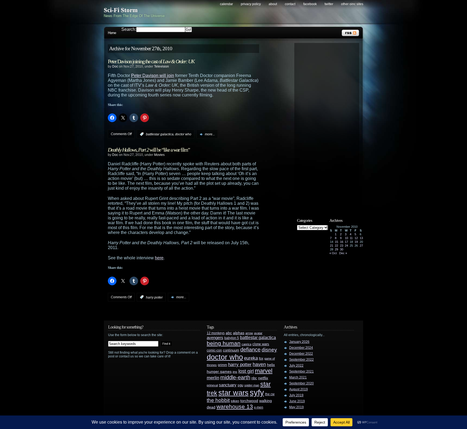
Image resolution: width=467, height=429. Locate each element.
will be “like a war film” (149, 150)
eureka (251, 358)
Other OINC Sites (352, 4)
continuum (231, 350)
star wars (233, 393)
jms (235, 371)
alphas (238, 333)
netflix (263, 378)
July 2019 (296, 395)
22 (336, 245)
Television (161, 66)
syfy (257, 392)
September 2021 (301, 371)
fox (261, 358)
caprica (246, 344)
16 (341, 241)
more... (210, 134)
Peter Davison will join (152, 75)
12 (356, 238)
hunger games (219, 371)
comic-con (214, 350)
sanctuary (227, 385)
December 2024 (301, 348)
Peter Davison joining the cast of (151, 61)
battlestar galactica (160, 134)
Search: (128, 29)
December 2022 (301, 354)
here (159, 258)
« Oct (333, 253)
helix (271, 365)
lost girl (246, 371)
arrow (249, 333)
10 (346, 238)
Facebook (310, 4)
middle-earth (235, 377)
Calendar (226, 4)
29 (336, 249)
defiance (250, 350)
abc (229, 333)
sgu (240, 385)
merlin (213, 377)
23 (341, 245)
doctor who (183, 134)
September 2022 (301, 359)
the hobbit (218, 400)
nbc (254, 378)
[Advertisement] (329, 126)
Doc (115, 66)
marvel (263, 370)
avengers (215, 338)
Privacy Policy (251, 4)
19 (356, 241)
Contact (290, 4)
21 (331, 245)
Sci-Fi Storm (121, 10)
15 (336, 241)
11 (351, 238)
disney (269, 350)
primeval (212, 385)
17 (346, 241)
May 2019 (296, 407)
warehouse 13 (234, 406)
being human (224, 343)
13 (361, 238)
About (273, 4)
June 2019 (297, 401)
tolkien (235, 401)
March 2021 (298, 377)
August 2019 (298, 389)
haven (259, 364)
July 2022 (296, 365)
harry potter (154, 297)
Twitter (329, 4)
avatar (258, 333)
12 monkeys (216, 333)
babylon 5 (231, 338)
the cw (270, 394)
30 (341, 249)
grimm (222, 365)
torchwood (249, 401)
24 (346, 245)
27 (361, 245)
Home (112, 33)
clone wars (260, 344)
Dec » (343, 253)
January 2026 (299, 342)
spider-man (251, 385)
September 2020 (301, 383)
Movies (159, 155)
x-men (258, 407)
